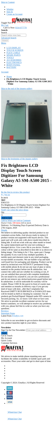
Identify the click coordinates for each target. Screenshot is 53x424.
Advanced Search (8, 38)
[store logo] (22, 23)
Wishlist (10, 9)
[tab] (26, 43)
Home (9, 76)
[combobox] (13, 35)
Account (4, 72)
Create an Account (14, 14)
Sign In (10, 12)
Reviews (5, 311)
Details (4, 230)
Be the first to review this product (15, 192)
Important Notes (8, 313)
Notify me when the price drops (14, 210)
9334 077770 (21, 27)
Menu (3, 43)
